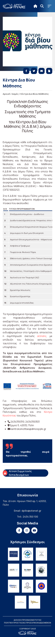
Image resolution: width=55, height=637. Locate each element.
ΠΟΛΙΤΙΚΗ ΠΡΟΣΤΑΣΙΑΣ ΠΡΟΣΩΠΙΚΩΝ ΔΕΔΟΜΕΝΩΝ (27, 622)
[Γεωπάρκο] (41, 570)
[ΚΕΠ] (13, 570)
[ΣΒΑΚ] (13, 586)
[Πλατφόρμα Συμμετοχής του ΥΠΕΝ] (13, 554)
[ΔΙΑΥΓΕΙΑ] (27, 570)
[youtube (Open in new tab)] (34, 530)
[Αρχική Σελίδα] (14, 6)
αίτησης (41, 336)
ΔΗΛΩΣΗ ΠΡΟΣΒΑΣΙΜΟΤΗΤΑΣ (27, 620)
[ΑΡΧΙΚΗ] (35, 6)
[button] (49, 6)
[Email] (41, 71)
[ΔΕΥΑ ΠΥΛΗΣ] (27, 586)
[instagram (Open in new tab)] (27, 530)
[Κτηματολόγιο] (20, 602)
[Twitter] (34, 71)
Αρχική (6, 93)
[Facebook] (26, 71)
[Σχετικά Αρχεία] (49, 71)
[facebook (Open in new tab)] (19, 530)
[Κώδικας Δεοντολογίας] (41, 554)
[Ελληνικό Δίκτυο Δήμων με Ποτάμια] (27, 554)
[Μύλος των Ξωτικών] (34, 602)
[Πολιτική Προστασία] (41, 586)
